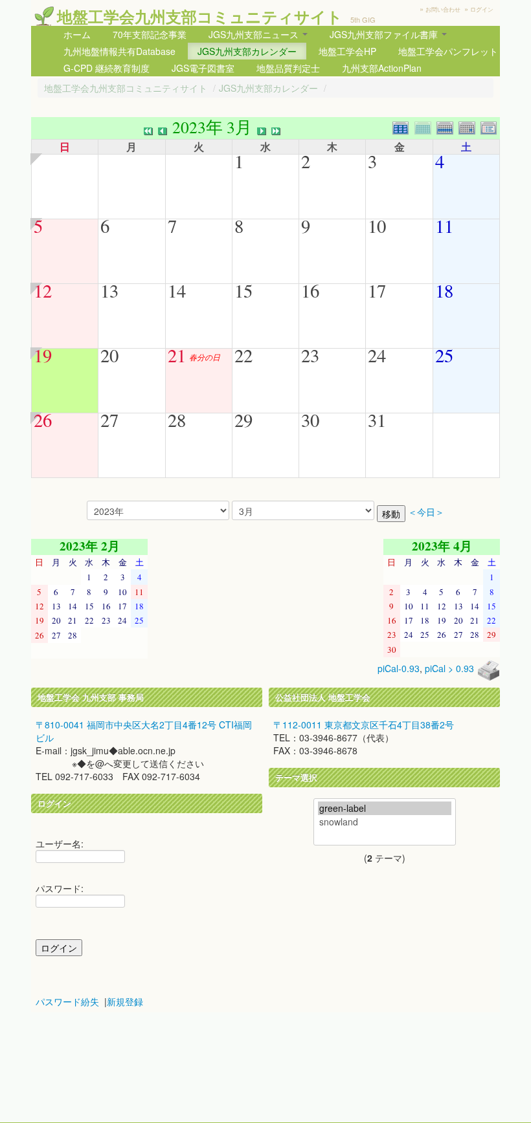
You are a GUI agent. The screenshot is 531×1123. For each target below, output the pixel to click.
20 (109, 355)
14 (177, 290)
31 (377, 419)
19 (43, 355)
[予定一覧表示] (490, 126)
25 (444, 355)
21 (177, 355)
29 (243, 419)
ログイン (481, 9)
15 (243, 290)
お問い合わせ (442, 9)
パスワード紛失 (67, 1001)
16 (310, 290)
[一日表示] (469, 126)
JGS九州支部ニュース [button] (255, 34)
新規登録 (125, 1001)
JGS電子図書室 (203, 67)
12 (43, 290)
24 (377, 355)
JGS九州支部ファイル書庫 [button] (385, 34)
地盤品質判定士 (288, 67)
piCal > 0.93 (449, 668)
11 (444, 225)
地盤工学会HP (347, 51)
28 (177, 419)
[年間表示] (403, 126)
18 (444, 290)
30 (310, 419)
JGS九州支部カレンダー (247, 51)
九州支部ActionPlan (382, 67)
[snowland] (384, 822)
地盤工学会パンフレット (448, 51)
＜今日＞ (426, 512)
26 (43, 419)
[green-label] (384, 808)
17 (377, 290)
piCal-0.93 (399, 668)
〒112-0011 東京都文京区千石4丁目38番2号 (363, 724)
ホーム (77, 34)
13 (109, 290)
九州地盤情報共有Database (119, 51)
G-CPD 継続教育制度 (106, 67)
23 (310, 355)
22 (243, 355)
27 (109, 419)
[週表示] (447, 126)
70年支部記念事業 (149, 34)
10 (377, 225)
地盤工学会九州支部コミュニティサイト (200, 16)
